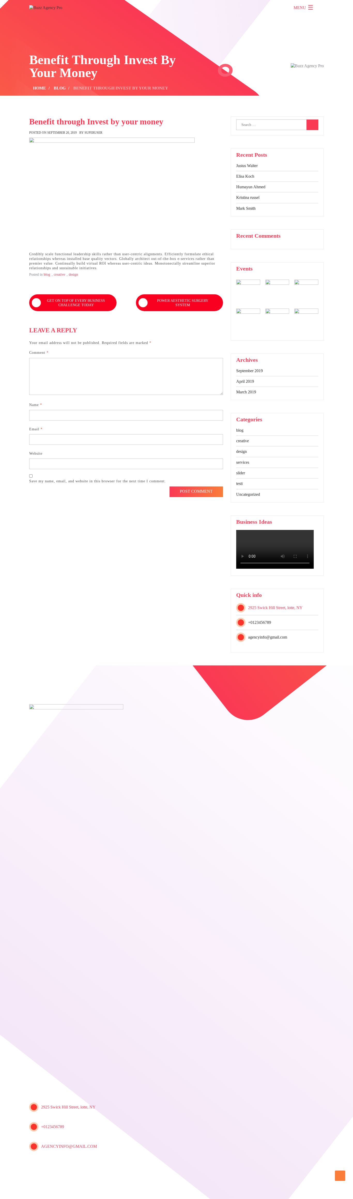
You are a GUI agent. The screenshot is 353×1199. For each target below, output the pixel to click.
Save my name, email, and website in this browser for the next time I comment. (97, 481)
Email (36, 429)
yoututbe (59, 1166)
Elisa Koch (245, 176)
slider (240, 473)
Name (35, 405)
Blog (290, 1190)
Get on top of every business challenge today (76, 303)
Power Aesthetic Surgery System (182, 303)
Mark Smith (246, 208)
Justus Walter (247, 165)
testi (239, 483)
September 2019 (249, 371)
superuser (93, 132)
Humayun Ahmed (250, 187)
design (241, 451)
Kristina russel (247, 197)
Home (274, 1190)
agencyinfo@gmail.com (267, 637)
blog (239, 430)
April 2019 (245, 381)
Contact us (312, 1190)
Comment (39, 353)
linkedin (84, 1166)
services (242, 462)
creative (242, 441)
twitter (46, 1166)
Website (35, 453)
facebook (33, 1166)
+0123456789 (259, 622)
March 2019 (246, 392)
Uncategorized (248, 494)
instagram (71, 1166)
